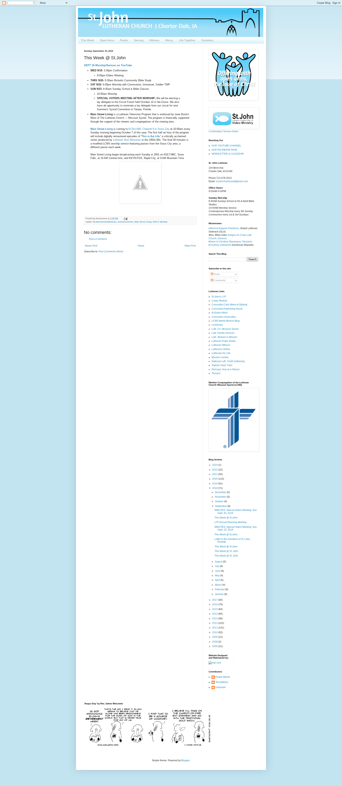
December (221, 492)
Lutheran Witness (221, 345)
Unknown (221, 687)
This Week (87, 40)
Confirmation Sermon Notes (223, 131)
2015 (215, 609)
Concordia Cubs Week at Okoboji (229, 304)
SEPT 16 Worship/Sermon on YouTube (108, 65)
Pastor (124, 40)
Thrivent (216, 373)
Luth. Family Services (223, 333)
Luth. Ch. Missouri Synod (225, 329)
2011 (215, 627)
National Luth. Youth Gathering (228, 361)
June (218, 571)
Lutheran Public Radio (224, 341)
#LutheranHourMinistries (105, 222)
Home (141, 245)
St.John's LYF (219, 296)
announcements (125, 222)
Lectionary (217, 324)
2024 (215, 465)
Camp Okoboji (219, 300)
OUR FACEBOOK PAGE (224, 149)
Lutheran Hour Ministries (127, 139)
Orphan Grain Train (222, 365)
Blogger (185, 760)
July (217, 566)
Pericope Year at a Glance (226, 369)
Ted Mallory (222, 682)
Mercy (169, 40)
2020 (215, 478)
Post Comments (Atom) (111, 251)
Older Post (190, 245)
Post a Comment (98, 239)
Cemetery (207, 40)
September (221, 506)
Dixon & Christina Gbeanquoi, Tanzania (230, 241)
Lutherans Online (221, 349)
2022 (215, 469)
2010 (215, 632)
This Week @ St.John (226, 517)
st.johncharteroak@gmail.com (232, 181)
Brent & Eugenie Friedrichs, (225, 228)
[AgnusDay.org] (147, 745)
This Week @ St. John (226, 551)
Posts (216, 274)
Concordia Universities (224, 317)
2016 (215, 604)
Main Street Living (101, 128)
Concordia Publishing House (227, 308)
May (217, 575)
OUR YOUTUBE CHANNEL (226, 145)
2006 (215, 646)
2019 (215, 483)
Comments (219, 280)
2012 (215, 623)
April (217, 580)
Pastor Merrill (223, 677)
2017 (215, 600)
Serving (138, 40)
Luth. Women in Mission (224, 337)
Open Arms (107, 40)
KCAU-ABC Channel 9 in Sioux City (148, 128)
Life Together (187, 40)
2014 (215, 613)
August (219, 561)
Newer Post (91, 245)
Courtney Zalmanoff (220, 245)
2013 (215, 618)
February (220, 589)
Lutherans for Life (221, 353)
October (219, 501)
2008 (215, 641)
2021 (215, 474)
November (221, 496)
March (218, 584)
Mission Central (220, 357)
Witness (154, 40)
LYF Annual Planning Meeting (230, 522)
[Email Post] (125, 218)
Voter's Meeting (160, 222)
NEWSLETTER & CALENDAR (228, 153)
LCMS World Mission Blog (226, 320)
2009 (215, 637)
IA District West (219, 312)
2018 (215, 488)
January (219, 594)
